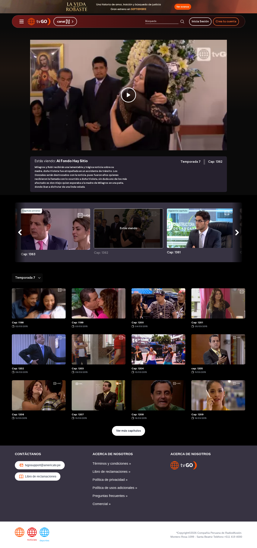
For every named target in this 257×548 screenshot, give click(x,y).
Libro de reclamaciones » (111, 471)
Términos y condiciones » (112, 463)
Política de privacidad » (110, 480)
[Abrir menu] (21, 21)
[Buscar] (182, 21)
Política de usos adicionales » (115, 488)
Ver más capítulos (128, 430)
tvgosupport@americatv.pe (43, 465)
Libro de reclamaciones (40, 476)
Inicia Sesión (200, 21)
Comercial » (102, 504)
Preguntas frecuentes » (110, 496)
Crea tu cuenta (226, 21)
